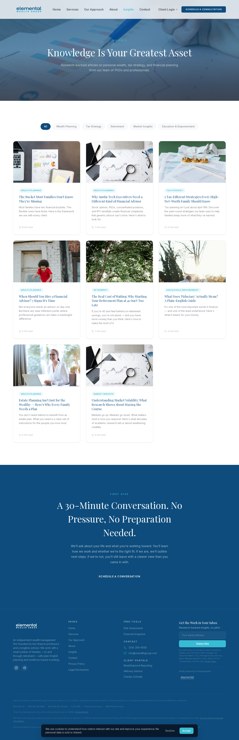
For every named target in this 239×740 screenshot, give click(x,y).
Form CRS (76, 706)
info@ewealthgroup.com (143, 653)
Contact (144, 9)
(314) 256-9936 (138, 647)
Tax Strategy (93, 126)
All (45, 126)
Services (72, 9)
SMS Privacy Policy (114, 706)
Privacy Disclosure (93, 706)
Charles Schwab (133, 676)
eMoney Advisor (133, 671)
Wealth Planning (66, 126)
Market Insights (143, 126)
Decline (170, 730)
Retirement (117, 126)
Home (57, 9)
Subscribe (202, 643)
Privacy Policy (76, 663)
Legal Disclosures (78, 669)
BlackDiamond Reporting (138, 665)
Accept (186, 730)
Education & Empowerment (178, 126)
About (113, 9)
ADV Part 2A (19, 706)
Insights (128, 9)
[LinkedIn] (16, 668)
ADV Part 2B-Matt (36, 706)
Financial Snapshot (134, 634)
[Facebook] (25, 668)
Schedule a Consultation (204, 9)
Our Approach (94, 9)
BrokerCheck (82, 712)
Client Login (166, 9)
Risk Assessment (133, 628)
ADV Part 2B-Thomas (58, 706)
